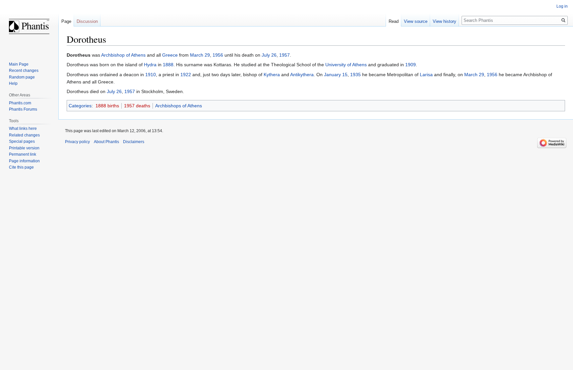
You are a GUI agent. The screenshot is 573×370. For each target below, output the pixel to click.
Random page (22, 77)
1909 (410, 64)
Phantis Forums (23, 109)
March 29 (200, 55)
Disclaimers (133, 141)
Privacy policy (77, 141)
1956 (218, 55)
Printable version (24, 148)
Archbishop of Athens (123, 55)
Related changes (24, 135)
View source (415, 21)
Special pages (22, 141)
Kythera (272, 74)
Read (394, 21)
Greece (170, 55)
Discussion (87, 21)
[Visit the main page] (29, 26)
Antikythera (302, 74)
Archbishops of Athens (178, 105)
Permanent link (22, 154)
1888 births (107, 105)
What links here (23, 128)
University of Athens (346, 64)
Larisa (426, 74)
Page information (24, 161)
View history (444, 21)
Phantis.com (20, 103)
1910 (150, 74)
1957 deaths (137, 105)
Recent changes (23, 70)
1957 (284, 55)
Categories (80, 105)
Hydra (150, 64)
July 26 (269, 55)
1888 (168, 64)
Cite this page (21, 167)
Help (13, 83)
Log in (562, 6)
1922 (185, 74)
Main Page (19, 64)
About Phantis (106, 141)
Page (66, 21)
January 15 (336, 74)
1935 (355, 74)
